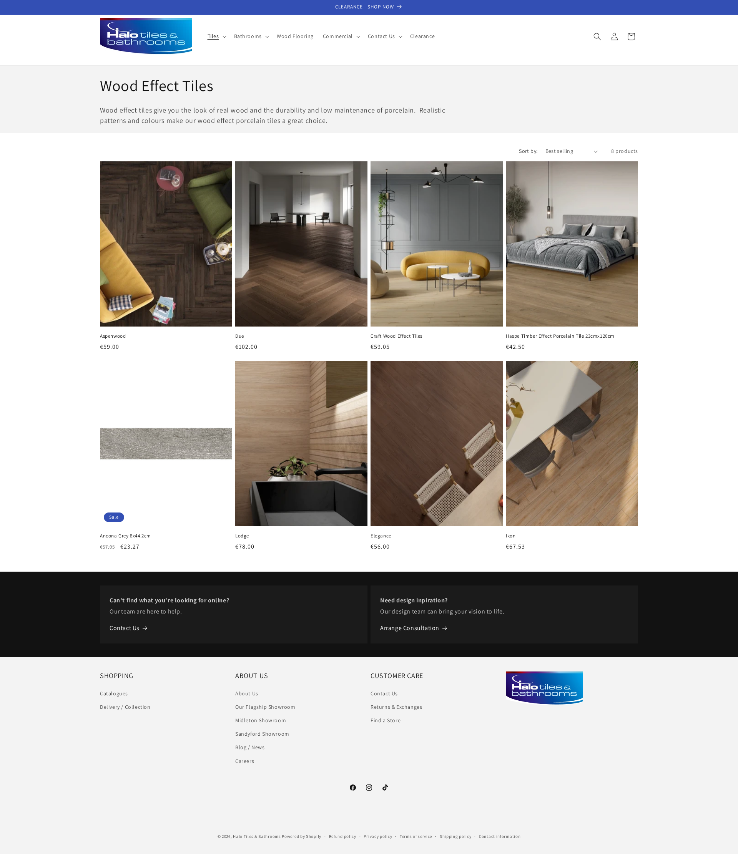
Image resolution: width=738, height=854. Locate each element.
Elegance (381, 536)
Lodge (242, 536)
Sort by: (528, 151)
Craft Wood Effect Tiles (396, 336)
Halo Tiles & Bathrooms (257, 836)
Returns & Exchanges (396, 706)
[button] (216, 36)
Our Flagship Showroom (265, 706)
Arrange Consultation (409, 628)
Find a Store (386, 720)
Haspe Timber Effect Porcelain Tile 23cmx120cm (560, 336)
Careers (244, 761)
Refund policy (342, 836)
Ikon (510, 536)
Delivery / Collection (125, 706)
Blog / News (250, 747)
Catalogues (114, 693)
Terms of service (416, 836)
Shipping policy (456, 836)
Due (239, 336)
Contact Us (125, 628)
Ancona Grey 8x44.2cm (125, 536)
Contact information (499, 836)
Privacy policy (378, 836)
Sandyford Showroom (262, 733)
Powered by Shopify (301, 836)
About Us (246, 693)
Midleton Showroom (260, 720)
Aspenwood (113, 336)
